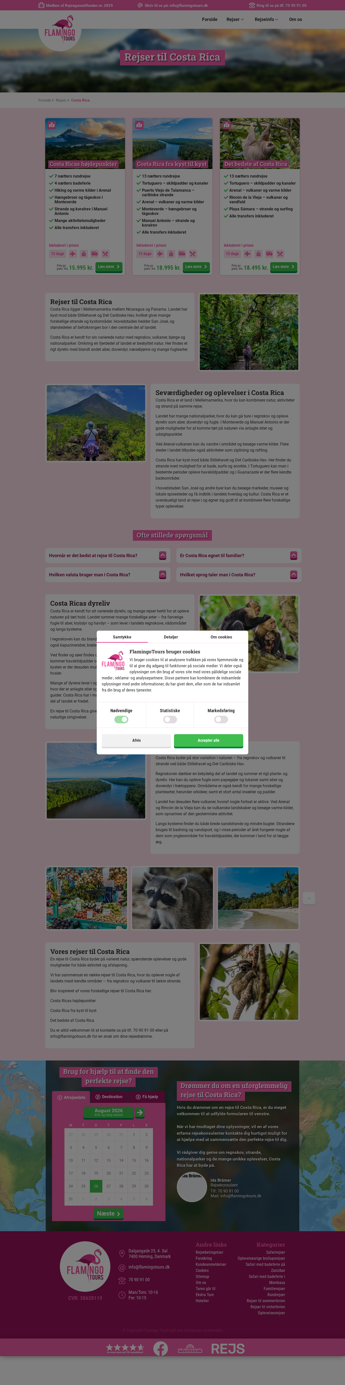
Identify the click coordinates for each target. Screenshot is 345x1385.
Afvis (136, 740)
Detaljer (171, 637)
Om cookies (221, 637)
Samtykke (122, 637)
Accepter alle (208, 740)
